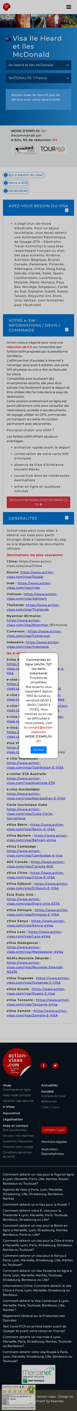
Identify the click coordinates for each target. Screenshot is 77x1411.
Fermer (38, 750)
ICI (38, 741)
